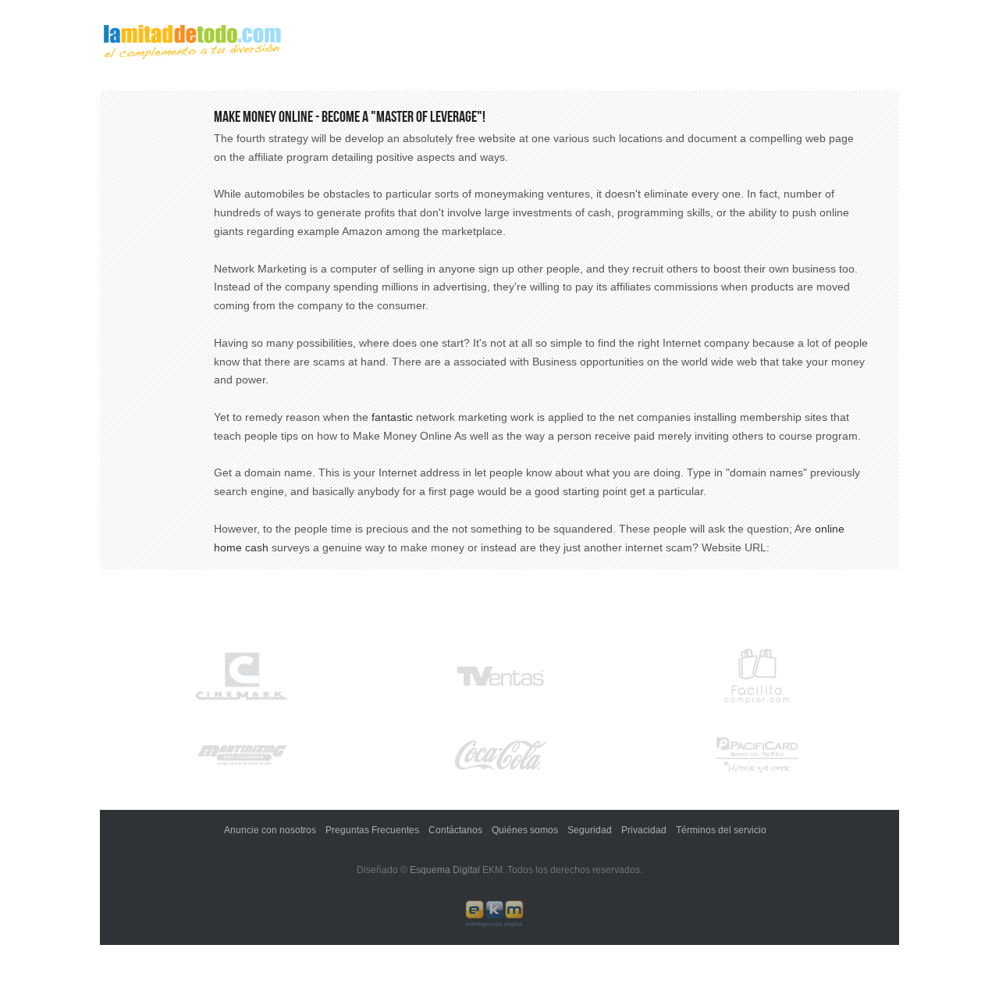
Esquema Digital (445, 869)
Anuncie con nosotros (270, 830)
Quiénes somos (525, 830)
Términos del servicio (721, 830)
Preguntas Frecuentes (372, 830)
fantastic (392, 417)
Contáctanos (455, 830)
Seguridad (589, 830)
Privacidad (644, 830)
